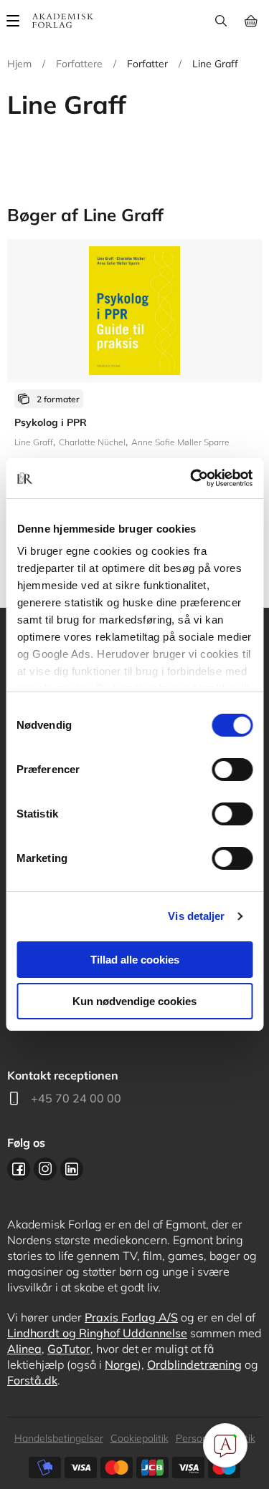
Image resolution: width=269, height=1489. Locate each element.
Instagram (45, 1169)
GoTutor (68, 1349)
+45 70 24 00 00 (76, 1098)
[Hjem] (62, 21)
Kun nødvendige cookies (134, 1001)
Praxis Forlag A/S (131, 1317)
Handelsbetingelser (58, 1438)
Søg (220, 21)
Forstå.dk (32, 1380)
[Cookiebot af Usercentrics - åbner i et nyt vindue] (192, 478)
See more (134, 386)
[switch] (232, 769)
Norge (121, 1364)
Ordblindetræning (194, 1364)
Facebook (18, 1169)
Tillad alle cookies (134, 960)
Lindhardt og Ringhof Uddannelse (97, 1333)
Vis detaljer (196, 916)
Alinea (24, 1349)
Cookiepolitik (139, 1438)
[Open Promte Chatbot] (225, 1445)
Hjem (19, 63)
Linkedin (71, 1169)
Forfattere (79, 63)
